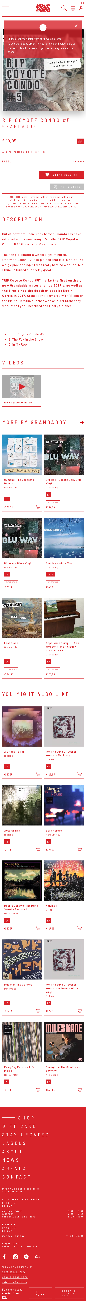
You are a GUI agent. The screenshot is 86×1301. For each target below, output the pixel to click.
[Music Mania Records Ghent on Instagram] (15, 1256)
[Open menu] (5, 8)
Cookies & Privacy (13, 1271)
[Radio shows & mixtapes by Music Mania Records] (37, 1256)
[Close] (76, 26)
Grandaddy (19, 126)
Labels (14, 1143)
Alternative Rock (13, 151)
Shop (27, 1117)
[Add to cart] (38, 507)
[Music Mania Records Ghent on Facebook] (4, 1256)
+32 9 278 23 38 (12, 1191)
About (13, 1151)
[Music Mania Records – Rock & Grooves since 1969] (43, 8)
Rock (44, 151)
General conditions (15, 1276)
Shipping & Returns (14, 1282)
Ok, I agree (40, 1293)
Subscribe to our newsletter (20, 1246)
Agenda (14, 1168)
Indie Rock (32, 151)
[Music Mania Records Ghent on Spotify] (26, 1256)
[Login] (81, 8)
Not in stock (70, 186)
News (11, 1160)
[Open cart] (72, 8)
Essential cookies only (69, 1293)
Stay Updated (26, 1134)
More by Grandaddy (34, 422)
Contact (17, 1177)
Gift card (19, 1126)
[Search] (64, 8)
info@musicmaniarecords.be (21, 1188)
